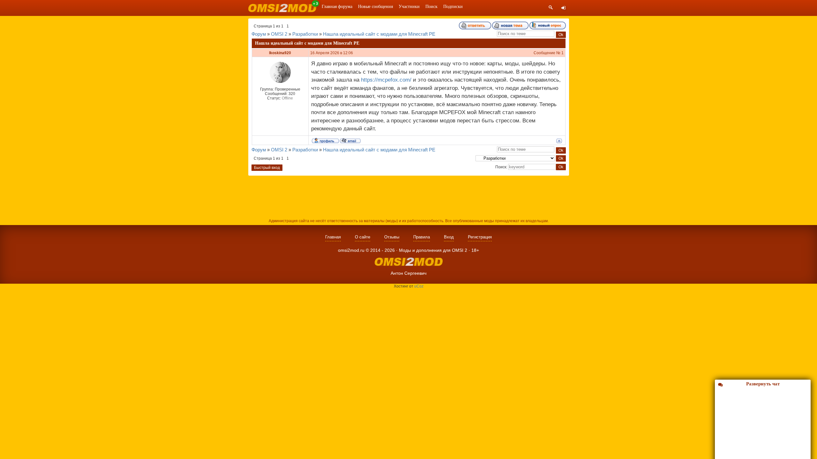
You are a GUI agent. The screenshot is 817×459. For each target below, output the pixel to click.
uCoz (418, 286)
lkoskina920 (280, 53)
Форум (258, 34)
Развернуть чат (763, 383)
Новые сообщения (375, 6)
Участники (409, 6)
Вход (449, 237)
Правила (421, 237)
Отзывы (391, 237)
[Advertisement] (408, 196)
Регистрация (480, 237)
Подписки (453, 6)
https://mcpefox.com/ (386, 80)
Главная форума (337, 6)
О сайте (362, 237)
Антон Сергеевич (408, 273)
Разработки (305, 34)
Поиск (431, 6)
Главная (333, 237)
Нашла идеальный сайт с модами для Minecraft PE (379, 34)
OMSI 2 (279, 34)
